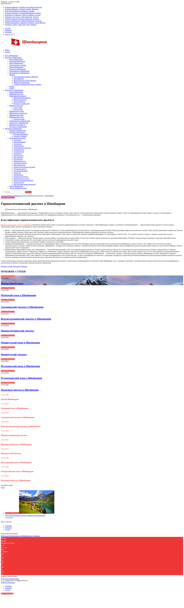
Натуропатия (18, 157)
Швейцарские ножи (16, 111)
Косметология (19, 150)
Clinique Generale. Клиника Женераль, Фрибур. (22, 19)
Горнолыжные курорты (17, 65)
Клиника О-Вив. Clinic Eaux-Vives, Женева (20, 25)
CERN (11, 88)
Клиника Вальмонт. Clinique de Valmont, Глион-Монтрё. (25, 23)
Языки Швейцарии (16, 67)
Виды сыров (18, 109)
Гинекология (18, 175)
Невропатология (20, 161)
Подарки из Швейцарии (18, 127)
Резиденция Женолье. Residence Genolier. (20, 11)
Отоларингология (20, 163)
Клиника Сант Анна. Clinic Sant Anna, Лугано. (22, 17)
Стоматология (19, 152)
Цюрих (12, 86)
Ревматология (19, 146)
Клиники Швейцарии (17, 132)
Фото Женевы (19, 79)
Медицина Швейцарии (13, 129)
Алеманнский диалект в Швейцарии (22, 307)
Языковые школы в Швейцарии (20, 390)
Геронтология (19, 182)
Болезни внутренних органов (24, 167)
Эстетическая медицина (18, 188)
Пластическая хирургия (22, 148)
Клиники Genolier (20, 136)
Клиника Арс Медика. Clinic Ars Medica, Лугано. (23, 15)
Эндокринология (20, 169)
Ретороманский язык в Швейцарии (21, 378)
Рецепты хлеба (19, 119)
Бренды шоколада (20, 100)
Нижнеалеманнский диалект (17, 330)
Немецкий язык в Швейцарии (18, 295)
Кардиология (18, 155)
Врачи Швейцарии (16, 186)
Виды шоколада (19, 102)
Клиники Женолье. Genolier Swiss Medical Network (23, 7)
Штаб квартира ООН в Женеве (25, 80)
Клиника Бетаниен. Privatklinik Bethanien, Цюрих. (23, 13)
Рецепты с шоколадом (22, 104)
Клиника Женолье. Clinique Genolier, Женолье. (22, 9)
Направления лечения (17, 138)
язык (78, 215)
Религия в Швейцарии (17, 69)
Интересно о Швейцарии (14, 90)
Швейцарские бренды (17, 125)
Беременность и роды (21, 178)
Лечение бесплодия (21, 177)
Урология (17, 173)
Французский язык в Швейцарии (20, 342)
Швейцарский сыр (16, 105)
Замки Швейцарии (16, 92)
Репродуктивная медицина (23, 180)
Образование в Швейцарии (19, 71)
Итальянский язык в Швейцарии (20, 366)
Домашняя (4, 196)
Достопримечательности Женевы (26, 77)
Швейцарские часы (16, 94)
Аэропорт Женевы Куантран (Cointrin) (27, 84)
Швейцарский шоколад (17, 96)
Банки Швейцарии (16, 59)
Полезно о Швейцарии (13, 57)
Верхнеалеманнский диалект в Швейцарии (26, 319)
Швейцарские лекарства (18, 113)
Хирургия (17, 140)
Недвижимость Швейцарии (19, 73)
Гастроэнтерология (21, 171)
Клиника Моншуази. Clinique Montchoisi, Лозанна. (23, 21)
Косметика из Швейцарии (18, 123)
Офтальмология (19, 165)
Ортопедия (18, 144)
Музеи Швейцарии (16, 63)
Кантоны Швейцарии (17, 61)
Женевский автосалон (22, 82)
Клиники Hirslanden (21, 134)
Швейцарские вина (16, 115)
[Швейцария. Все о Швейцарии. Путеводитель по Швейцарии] (25, 46)
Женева (12, 75)
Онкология (18, 154)
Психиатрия (18, 159)
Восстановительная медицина (24, 184)
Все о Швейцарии (11, 55)
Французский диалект (14, 354)
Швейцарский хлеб (16, 117)
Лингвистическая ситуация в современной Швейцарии (25, 515)
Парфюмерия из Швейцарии (19, 121)
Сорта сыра (18, 107)
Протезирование (20, 142)
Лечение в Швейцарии (17, 130)
